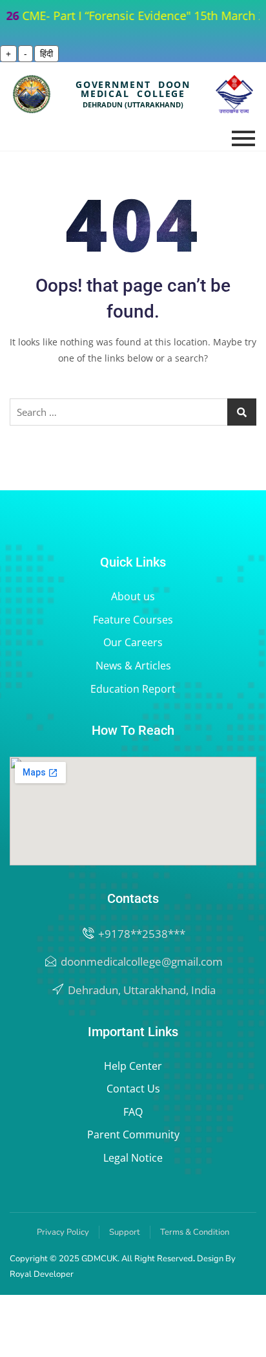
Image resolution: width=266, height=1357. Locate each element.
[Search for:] (133, 412)
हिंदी (46, 53)
